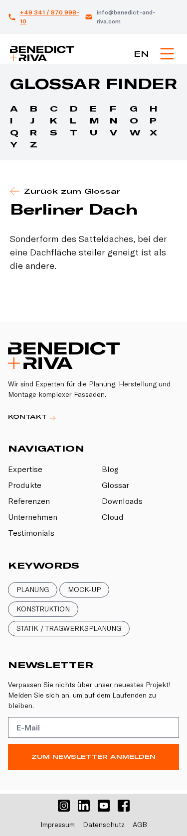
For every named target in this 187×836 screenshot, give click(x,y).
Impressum (57, 824)
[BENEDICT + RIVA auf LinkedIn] (84, 806)
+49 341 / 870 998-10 (49, 16)
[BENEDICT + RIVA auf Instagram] (64, 806)
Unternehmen (32, 517)
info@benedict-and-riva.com (126, 16)
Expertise (25, 469)
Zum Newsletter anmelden (93, 756)
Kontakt (28, 416)
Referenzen (29, 501)
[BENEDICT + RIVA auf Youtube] (104, 806)
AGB (140, 824)
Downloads (122, 501)
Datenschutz (104, 824)
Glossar (115, 485)
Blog (110, 469)
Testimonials (31, 533)
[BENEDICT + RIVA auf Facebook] (124, 806)
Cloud (113, 517)
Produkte (24, 485)
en (141, 54)
